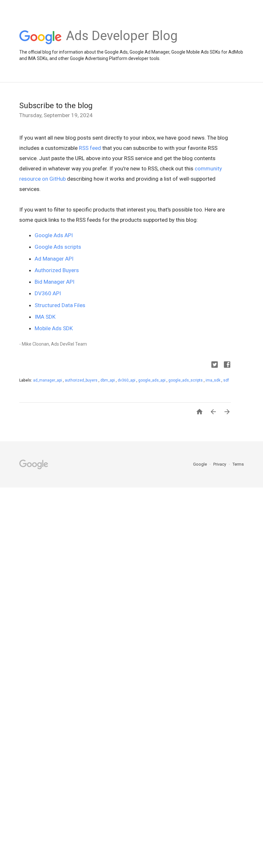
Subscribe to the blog (56, 105)
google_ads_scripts (186, 380)
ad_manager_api (48, 380)
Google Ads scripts (58, 247)
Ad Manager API (54, 258)
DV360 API (48, 293)
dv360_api (127, 380)
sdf (226, 380)
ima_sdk (213, 380)
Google (200, 464)
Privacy (220, 464)
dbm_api (108, 380)
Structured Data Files (60, 305)
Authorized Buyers (57, 270)
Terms (238, 464)
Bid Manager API (54, 282)
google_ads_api (152, 380)
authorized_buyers (81, 380)
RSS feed (90, 148)
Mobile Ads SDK (54, 328)
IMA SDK (45, 317)
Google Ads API (54, 235)
